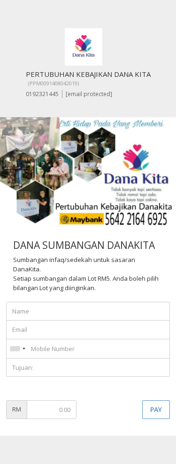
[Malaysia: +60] (17, 349)
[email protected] (89, 94)
